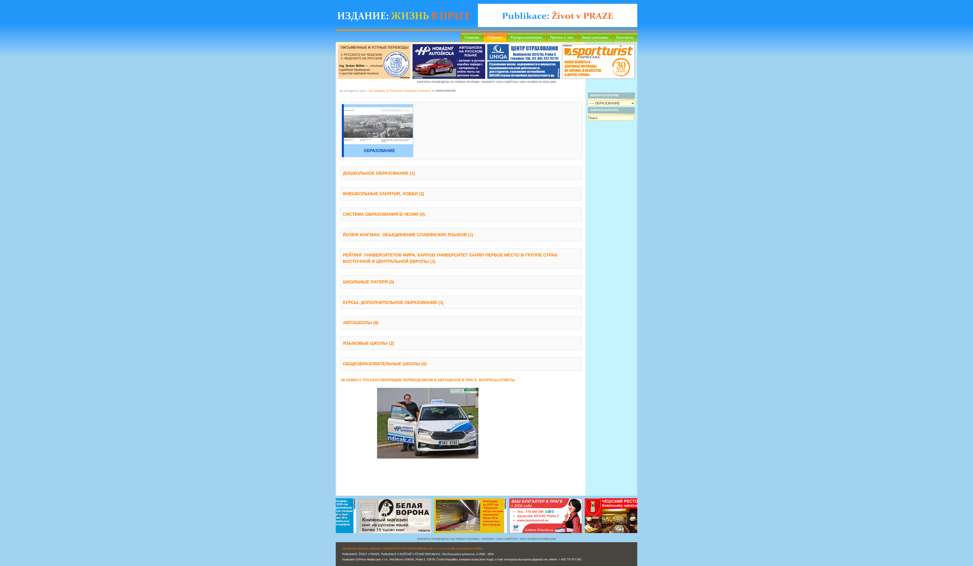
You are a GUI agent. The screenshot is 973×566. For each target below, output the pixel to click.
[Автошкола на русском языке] (449, 77)
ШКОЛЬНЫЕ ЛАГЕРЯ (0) (368, 282)
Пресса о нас (561, 37)
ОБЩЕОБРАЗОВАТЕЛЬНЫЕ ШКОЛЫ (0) (385, 363)
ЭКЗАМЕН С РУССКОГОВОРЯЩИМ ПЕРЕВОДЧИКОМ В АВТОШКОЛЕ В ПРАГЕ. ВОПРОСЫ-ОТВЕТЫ (428, 380)
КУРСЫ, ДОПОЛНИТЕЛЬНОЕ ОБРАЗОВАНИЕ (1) (393, 302)
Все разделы (377, 90)
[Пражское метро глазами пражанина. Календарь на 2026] (373, 534)
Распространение (526, 37)
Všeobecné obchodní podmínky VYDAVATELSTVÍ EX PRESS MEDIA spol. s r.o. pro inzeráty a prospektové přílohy (412, 548)
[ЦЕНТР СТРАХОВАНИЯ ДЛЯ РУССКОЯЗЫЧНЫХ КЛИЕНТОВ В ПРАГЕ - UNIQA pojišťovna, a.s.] (523, 77)
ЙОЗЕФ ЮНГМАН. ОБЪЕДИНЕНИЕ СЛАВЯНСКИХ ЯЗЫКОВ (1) (408, 234)
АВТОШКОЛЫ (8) (361, 322)
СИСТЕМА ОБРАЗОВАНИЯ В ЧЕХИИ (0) (384, 214)
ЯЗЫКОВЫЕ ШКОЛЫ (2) (368, 343)
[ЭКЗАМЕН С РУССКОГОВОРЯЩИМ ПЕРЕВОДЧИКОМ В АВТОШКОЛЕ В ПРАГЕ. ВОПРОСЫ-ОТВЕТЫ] (427, 457)
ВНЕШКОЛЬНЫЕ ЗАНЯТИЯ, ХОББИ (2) (383, 193)
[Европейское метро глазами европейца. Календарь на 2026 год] (599, 534)
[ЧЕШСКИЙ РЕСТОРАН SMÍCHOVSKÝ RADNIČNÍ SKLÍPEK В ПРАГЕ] (524, 534)
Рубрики (494, 37)
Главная (472, 37)
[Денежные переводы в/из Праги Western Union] (598, 77)
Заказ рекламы (595, 37)
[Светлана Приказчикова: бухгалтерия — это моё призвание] (449, 534)
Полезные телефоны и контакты (410, 90)
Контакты (624, 37)
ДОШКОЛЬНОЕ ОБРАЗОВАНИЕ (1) (379, 173)
